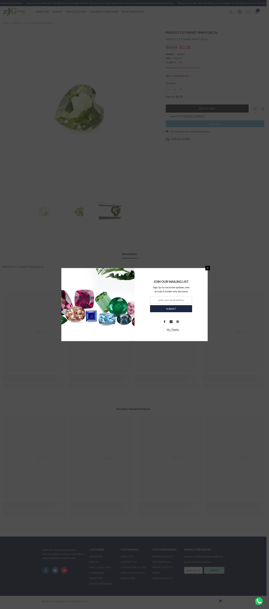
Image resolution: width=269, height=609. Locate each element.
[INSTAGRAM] (171, 321)
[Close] (207, 268)
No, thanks (173, 329)
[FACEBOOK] (164, 321)
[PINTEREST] (177, 321)
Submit (171, 308)
